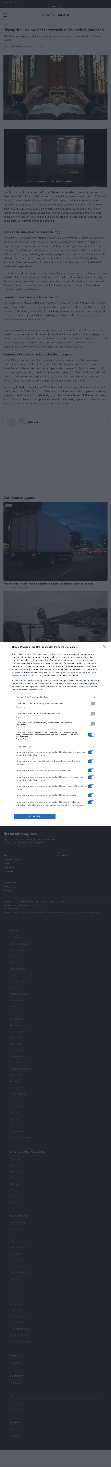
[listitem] (55, 697)
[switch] (91, 703)
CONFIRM (34, 816)
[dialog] (55, 734)
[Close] (105, 647)
